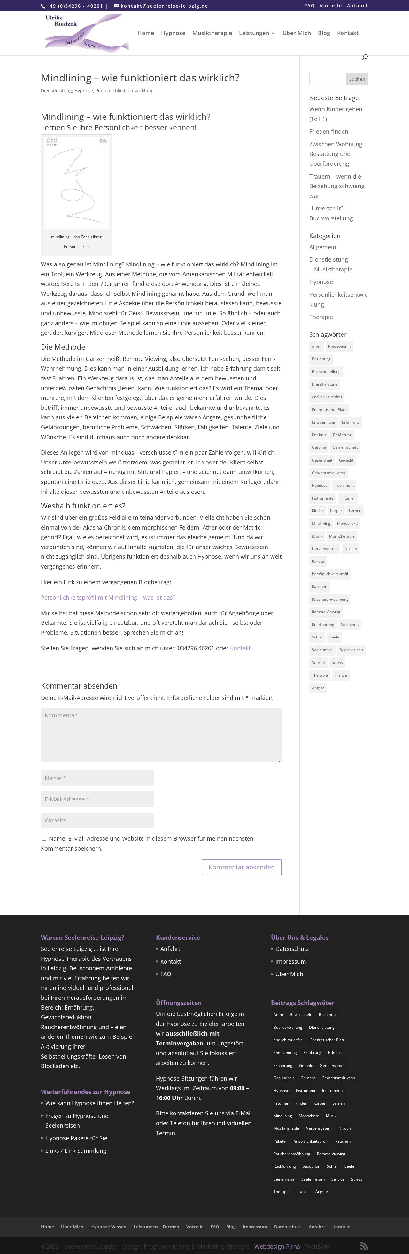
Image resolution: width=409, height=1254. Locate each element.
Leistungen (254, 34)
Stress (337, 662)
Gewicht (346, 460)
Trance (341, 675)
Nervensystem (325, 548)
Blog (324, 34)
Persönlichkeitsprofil (330, 574)
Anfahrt (357, 6)
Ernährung (342, 435)
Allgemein (322, 247)
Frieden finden (328, 131)
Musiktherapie (212, 34)
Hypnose (173, 34)
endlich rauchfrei (327, 397)
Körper (336, 510)
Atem (316, 346)
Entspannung (323, 422)
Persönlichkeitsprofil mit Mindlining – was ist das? (108, 597)
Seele (334, 637)
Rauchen (319, 586)
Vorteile (331, 6)
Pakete (318, 561)
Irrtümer (347, 498)
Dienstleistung (56, 91)
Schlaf (317, 637)
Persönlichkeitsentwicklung (125, 91)
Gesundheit (322, 460)
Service (318, 662)
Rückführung (323, 624)
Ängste (318, 688)
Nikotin (350, 548)
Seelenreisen (351, 650)
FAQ (310, 6)
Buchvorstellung (326, 371)
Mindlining (321, 523)
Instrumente (323, 498)
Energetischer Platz (329, 409)
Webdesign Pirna (277, 1246)
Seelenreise (322, 650)
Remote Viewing (326, 612)
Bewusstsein (339, 346)
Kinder (317, 510)
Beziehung (321, 359)
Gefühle (319, 447)
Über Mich (296, 34)
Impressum (290, 961)
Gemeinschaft (345, 447)
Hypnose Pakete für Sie (76, 1138)
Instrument (344, 485)
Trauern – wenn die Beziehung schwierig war (337, 186)
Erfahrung (351, 422)
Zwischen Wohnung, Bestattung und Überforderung (336, 153)
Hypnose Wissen (108, 1227)
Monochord (347, 523)
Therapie (321, 317)
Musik (317, 536)
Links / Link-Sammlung (75, 1150)
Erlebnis (319, 435)
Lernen (355, 510)
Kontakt (348, 34)
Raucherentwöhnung (330, 599)
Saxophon (350, 624)
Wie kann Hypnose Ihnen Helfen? (89, 1103)
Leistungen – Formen (156, 1227)
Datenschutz (292, 948)
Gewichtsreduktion (328, 473)
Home (145, 34)
